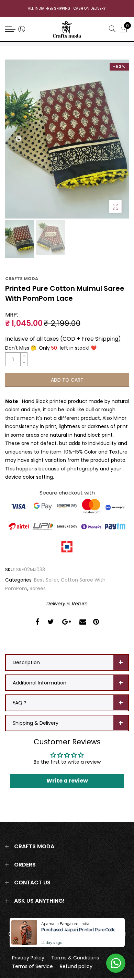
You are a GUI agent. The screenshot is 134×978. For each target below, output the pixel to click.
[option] (67, 139)
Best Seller (46, 579)
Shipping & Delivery (35, 723)
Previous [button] (18, 139)
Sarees (38, 588)
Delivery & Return (67, 603)
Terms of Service (32, 966)
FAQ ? (19, 702)
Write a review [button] (67, 781)
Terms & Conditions (75, 957)
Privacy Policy (28, 957)
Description (26, 662)
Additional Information (39, 682)
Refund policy (76, 966)
